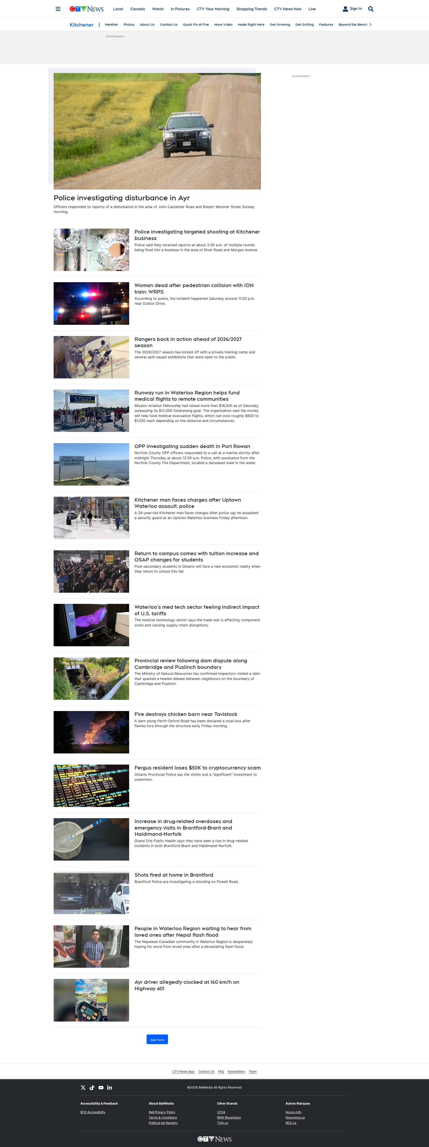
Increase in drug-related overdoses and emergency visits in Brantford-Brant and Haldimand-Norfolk (183, 827)
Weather (111, 24)
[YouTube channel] (101, 1087)
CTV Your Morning (213, 9)
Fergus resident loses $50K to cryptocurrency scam (198, 768)
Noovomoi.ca (295, 1117)
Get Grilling (304, 24)
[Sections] (58, 8)
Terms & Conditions (163, 1117)
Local (118, 9)
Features (326, 24)
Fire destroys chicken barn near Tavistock (186, 714)
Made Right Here (251, 24)
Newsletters (236, 1071)
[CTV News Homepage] (86, 9)
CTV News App (183, 1071)
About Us (147, 24)
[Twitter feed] (83, 1087)
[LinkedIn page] (110, 1087)
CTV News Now (287, 9)
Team (253, 1071)
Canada (137, 9)
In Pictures (180, 9)
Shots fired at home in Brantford (174, 875)
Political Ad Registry (163, 1123)
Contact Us (169, 24)
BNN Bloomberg (229, 1117)
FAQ (221, 1071)
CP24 (221, 1112)
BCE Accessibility (92, 1112)
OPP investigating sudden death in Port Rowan (192, 446)
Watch (158, 9)
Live (312, 9)
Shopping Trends (251, 9)
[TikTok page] (92, 1087)
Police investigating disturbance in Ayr (122, 197)
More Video (223, 24)
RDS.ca (291, 1123)
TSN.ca (222, 1123)
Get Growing (280, 24)
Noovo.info (293, 1112)
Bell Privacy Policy (162, 1112)
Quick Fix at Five (196, 24)
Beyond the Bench (353, 24)
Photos (129, 24)
